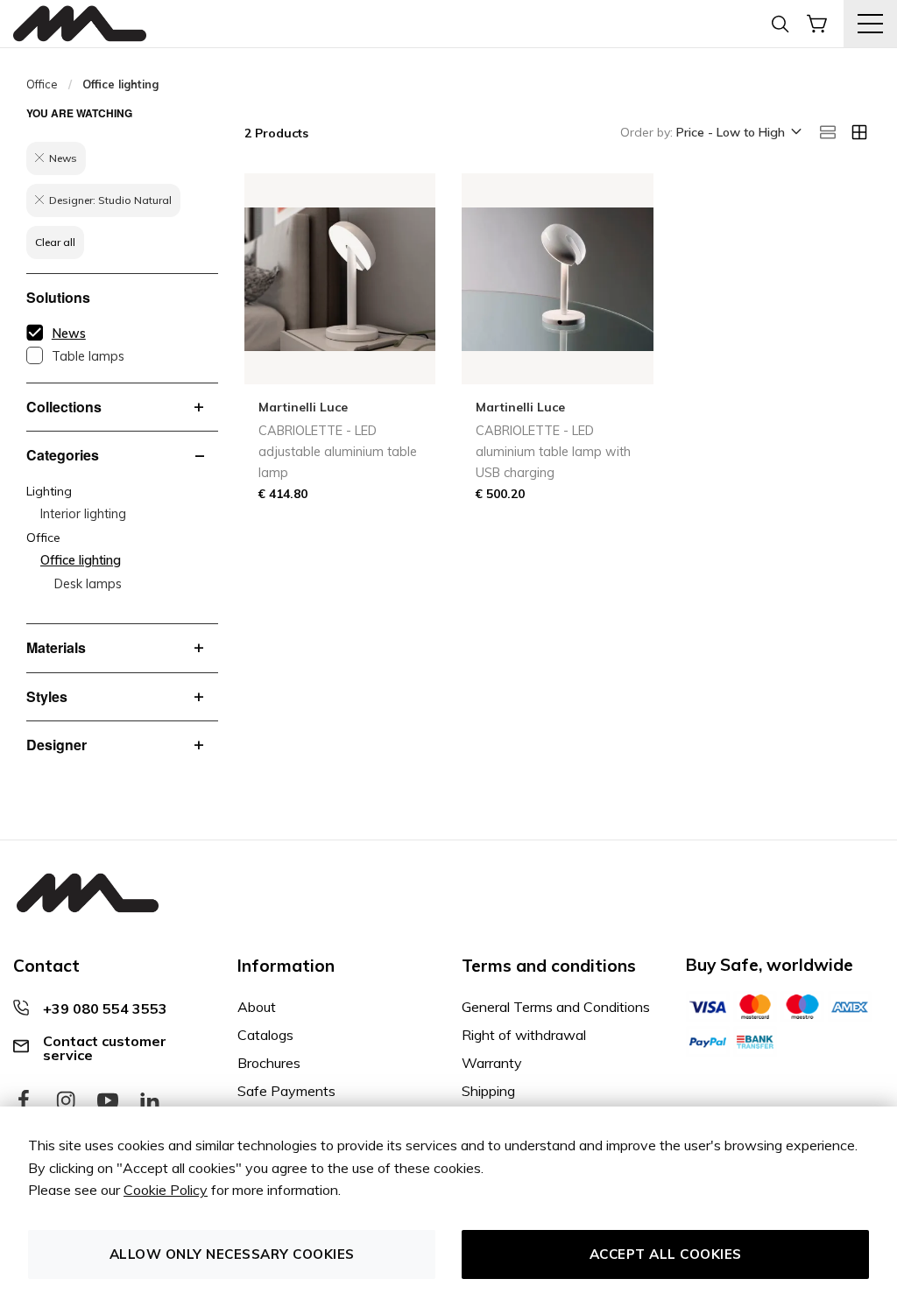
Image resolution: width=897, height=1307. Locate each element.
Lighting (49, 491)
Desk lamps (88, 584)
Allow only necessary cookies (232, 1254)
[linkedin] (149, 1101)
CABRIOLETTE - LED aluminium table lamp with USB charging (553, 452)
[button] (737, 133)
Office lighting (80, 560)
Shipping (488, 1091)
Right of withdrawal (524, 1035)
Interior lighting (83, 514)
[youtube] (107, 1101)
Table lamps (88, 356)
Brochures (268, 1063)
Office (42, 84)
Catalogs (265, 1035)
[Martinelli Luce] (79, 24)
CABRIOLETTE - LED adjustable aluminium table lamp (337, 452)
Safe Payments (286, 1091)
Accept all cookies (666, 1254)
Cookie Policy (166, 1189)
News (69, 333)
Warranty (492, 1063)
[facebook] (23, 1101)
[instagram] (65, 1101)
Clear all (55, 242)
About (256, 1007)
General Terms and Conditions (556, 1007)
